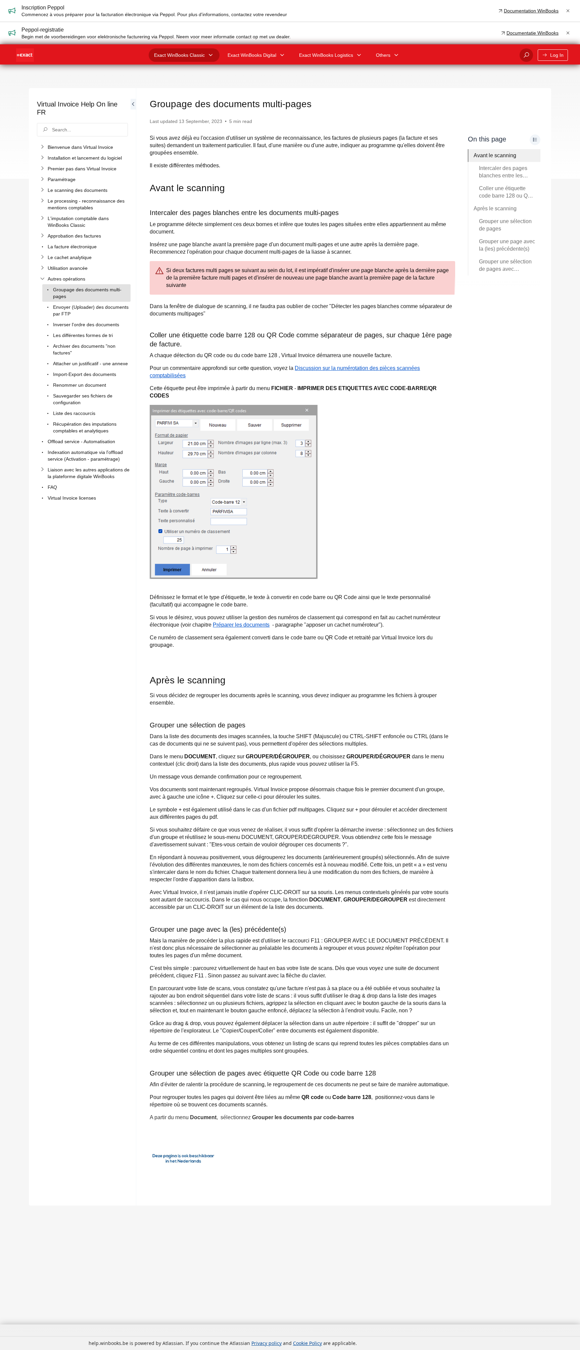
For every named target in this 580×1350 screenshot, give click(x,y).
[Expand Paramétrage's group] (42, 179)
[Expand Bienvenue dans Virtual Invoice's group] (42, 147)
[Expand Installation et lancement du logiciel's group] (42, 158)
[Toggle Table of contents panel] (535, 139)
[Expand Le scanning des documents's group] (42, 190)
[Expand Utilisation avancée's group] (42, 268)
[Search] (526, 55)
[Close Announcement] (568, 11)
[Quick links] (25, 55)
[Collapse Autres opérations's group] (42, 278)
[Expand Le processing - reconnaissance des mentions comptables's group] (42, 201)
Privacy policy (266, 1343)
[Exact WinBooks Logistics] (359, 55)
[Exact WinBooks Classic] (210, 55)
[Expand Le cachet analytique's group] (42, 257)
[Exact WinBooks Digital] (282, 55)
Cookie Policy (307, 1343)
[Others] (396, 55)
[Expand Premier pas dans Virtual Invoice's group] (42, 168)
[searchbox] (82, 129)
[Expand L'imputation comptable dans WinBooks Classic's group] (42, 218)
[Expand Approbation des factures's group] (42, 235)
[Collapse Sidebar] (133, 647)
